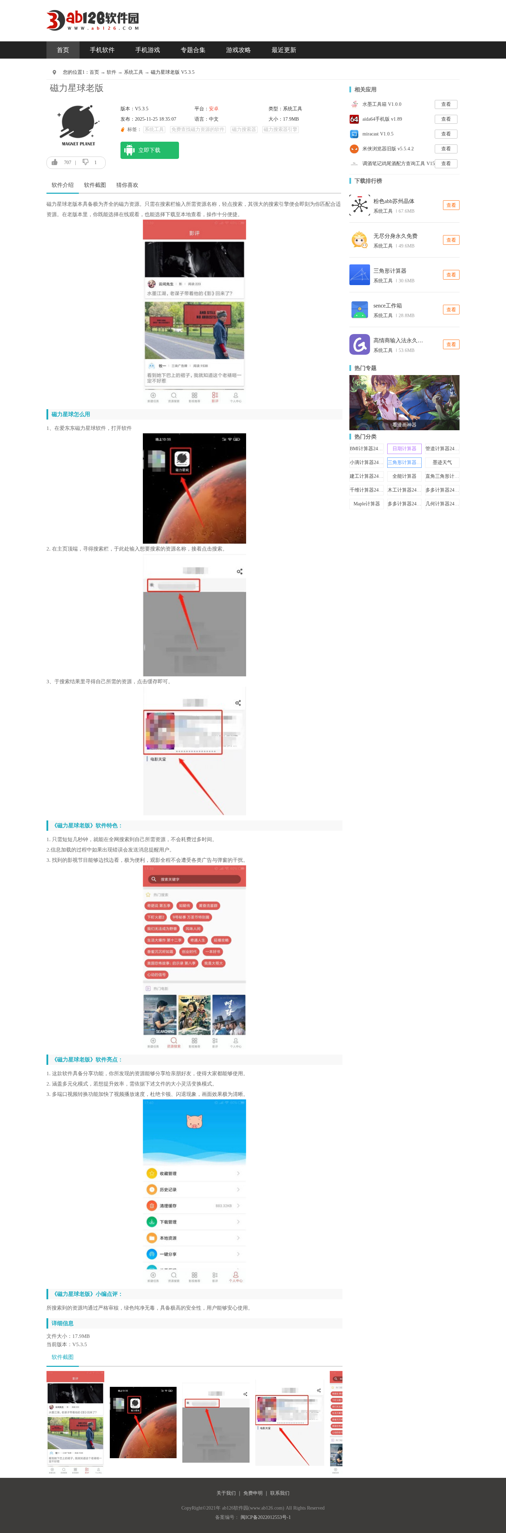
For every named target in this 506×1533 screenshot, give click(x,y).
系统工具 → (137, 72)
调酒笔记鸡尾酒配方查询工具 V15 (398, 163)
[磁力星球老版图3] (216, 1422)
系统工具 (383, 211)
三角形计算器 (390, 271)
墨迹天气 (442, 462)
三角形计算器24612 (408, 462)
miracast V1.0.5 (377, 134)
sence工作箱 (387, 306)
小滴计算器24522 (368, 462)
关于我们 (226, 1493)
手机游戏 (147, 50)
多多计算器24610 (406, 503)
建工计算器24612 (368, 476)
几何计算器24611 (443, 503)
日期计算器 (404, 448)
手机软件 (102, 50)
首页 (63, 50)
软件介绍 (63, 185)
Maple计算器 (367, 503)
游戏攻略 (238, 50)
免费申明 (253, 1493)
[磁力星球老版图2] (143, 1422)
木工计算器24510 (406, 490)
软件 (111, 72)
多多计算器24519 (443, 490)
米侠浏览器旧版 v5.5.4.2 (388, 148)
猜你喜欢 (127, 185)
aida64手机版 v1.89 (382, 119)
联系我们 (279, 1493)
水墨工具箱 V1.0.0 (381, 104)
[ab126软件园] (93, 15)
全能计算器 (404, 476)
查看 (446, 104)
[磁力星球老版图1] (75, 1422)
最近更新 (284, 50)
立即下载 (149, 150)
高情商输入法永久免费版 (399, 340)
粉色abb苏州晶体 (393, 201)
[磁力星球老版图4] (289, 1422)
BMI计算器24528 (367, 448)
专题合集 (193, 50)
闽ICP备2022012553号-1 (266, 1517)
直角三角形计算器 (444, 476)
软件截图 (95, 185)
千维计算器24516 (368, 490)
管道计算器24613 (443, 448)
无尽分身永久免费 (395, 236)
